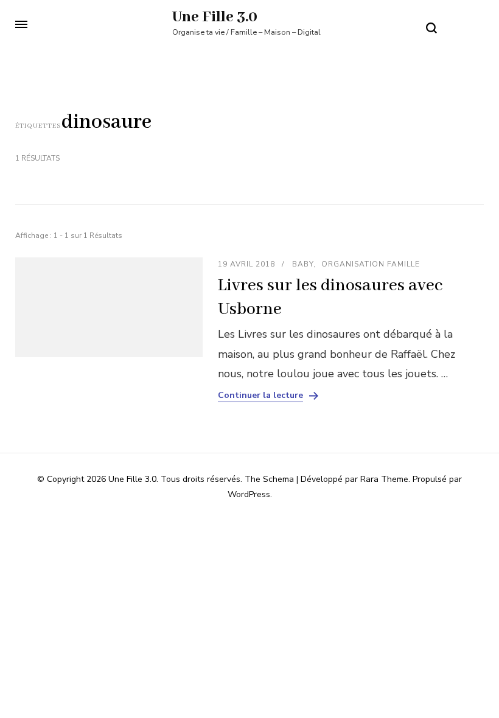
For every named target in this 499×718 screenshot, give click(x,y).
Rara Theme (384, 479)
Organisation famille (370, 264)
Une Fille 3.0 (214, 17)
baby (302, 264)
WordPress (249, 494)
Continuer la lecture (260, 395)
